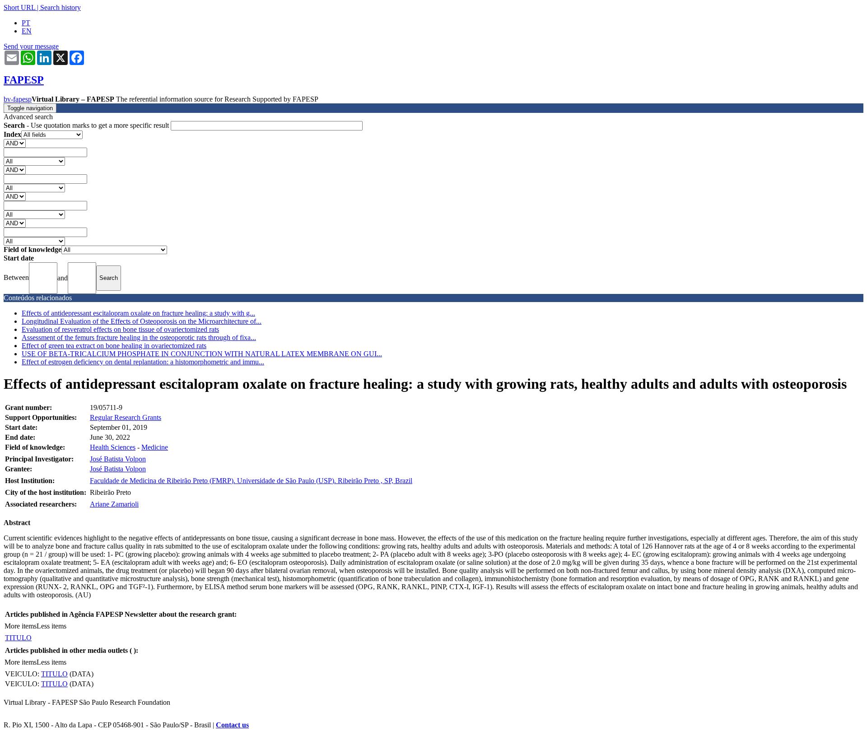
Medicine (154, 447)
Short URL (19, 7)
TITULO (18, 638)
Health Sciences (112, 447)
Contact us (232, 725)
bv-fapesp (18, 99)
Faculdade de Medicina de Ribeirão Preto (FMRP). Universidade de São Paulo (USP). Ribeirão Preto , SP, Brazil (251, 480)
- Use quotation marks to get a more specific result (87, 125)
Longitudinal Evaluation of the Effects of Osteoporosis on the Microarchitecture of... (141, 321)
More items (21, 626)
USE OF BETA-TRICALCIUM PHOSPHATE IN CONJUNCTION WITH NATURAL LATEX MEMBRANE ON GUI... (202, 354)
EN (27, 31)
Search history (60, 7)
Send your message (31, 46)
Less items (51, 626)
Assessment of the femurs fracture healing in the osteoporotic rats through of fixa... (139, 337)
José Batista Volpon (118, 459)
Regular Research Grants (125, 417)
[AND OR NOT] (15, 143)
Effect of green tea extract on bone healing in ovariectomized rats (114, 345)
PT (26, 23)
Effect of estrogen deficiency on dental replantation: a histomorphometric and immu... (143, 362)
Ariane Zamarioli (114, 504)
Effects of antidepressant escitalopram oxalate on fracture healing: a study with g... (138, 313)
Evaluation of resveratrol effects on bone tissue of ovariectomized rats (120, 329)
